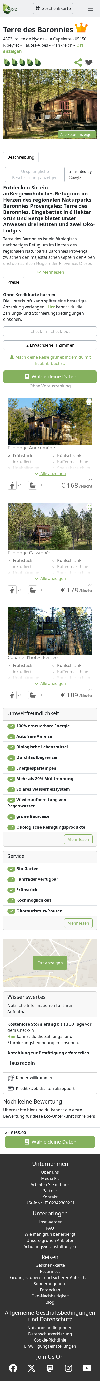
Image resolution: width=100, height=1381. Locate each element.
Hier (50, 307)
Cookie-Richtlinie (50, 1340)
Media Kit (50, 1178)
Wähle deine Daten (53, 376)
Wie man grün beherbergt (50, 1234)
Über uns (50, 1172)
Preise (13, 282)
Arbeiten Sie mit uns (50, 1184)
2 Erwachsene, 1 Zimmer (50, 345)
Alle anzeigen (53, 473)
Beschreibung (20, 157)
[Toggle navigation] (90, 8)
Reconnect (50, 1271)
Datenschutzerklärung (50, 1334)
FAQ (50, 1228)
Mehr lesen (53, 272)
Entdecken (50, 1290)
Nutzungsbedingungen (50, 1328)
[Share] (78, 64)
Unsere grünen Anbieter (50, 1240)
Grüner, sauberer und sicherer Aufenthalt (50, 1277)
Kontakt (50, 1197)
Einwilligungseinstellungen (50, 1346)
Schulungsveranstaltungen (50, 1246)
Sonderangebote (50, 1283)
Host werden (50, 1222)
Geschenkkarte (55, 8)
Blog (50, 1302)
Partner (50, 1190)
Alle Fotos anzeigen (77, 134)
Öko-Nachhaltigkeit (50, 1296)
